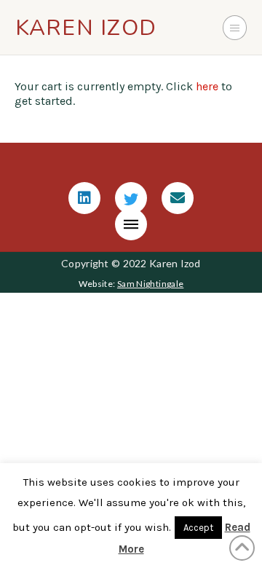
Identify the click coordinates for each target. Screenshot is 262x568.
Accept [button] (198, 527)
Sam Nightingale (150, 283)
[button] (235, 27)
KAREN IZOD (85, 27)
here (207, 86)
